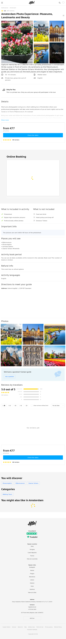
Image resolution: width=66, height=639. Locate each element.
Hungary (32, 549)
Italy (32, 546)
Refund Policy (58, 627)
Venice (32, 570)
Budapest (32, 567)
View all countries (32, 559)
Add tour (32, 618)
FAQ (25, 627)
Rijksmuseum (20, 483)
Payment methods (32, 629)
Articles (14, 627)
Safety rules (31, 627)
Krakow (32, 583)
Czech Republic (32, 552)
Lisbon (32, 580)
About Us (20, 627)
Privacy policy (49, 627)
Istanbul (32, 589)
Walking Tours (7, 494)
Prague (32, 573)
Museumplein (7, 483)
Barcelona (32, 577)
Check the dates (33, 135)
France (32, 556)
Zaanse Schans (33, 483)
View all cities (32, 592)
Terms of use (39, 627)
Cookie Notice (6, 627)
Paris (32, 586)
